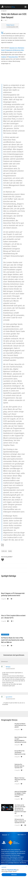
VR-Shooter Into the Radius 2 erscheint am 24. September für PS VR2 (20, 820)
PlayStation (9, 7)
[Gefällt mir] (11, 599)
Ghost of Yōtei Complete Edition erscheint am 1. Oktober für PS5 (13, 616)
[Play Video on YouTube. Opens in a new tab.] (9, 809)
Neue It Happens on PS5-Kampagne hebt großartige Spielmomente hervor (13, 594)
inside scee (4, 551)
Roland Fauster (10, 25)
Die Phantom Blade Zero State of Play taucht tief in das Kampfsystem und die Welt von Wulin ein (12, 640)
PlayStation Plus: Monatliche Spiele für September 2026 (19, 766)
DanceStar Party (13, 57)
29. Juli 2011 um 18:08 (10, 668)
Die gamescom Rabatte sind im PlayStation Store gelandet (20, 725)
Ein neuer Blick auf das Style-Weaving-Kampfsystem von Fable (20, 752)
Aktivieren (14, 874)
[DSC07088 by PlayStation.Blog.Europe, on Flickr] (13, 79)
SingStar (3, 57)
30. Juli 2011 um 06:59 (10, 698)
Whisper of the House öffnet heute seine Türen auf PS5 (20, 779)
